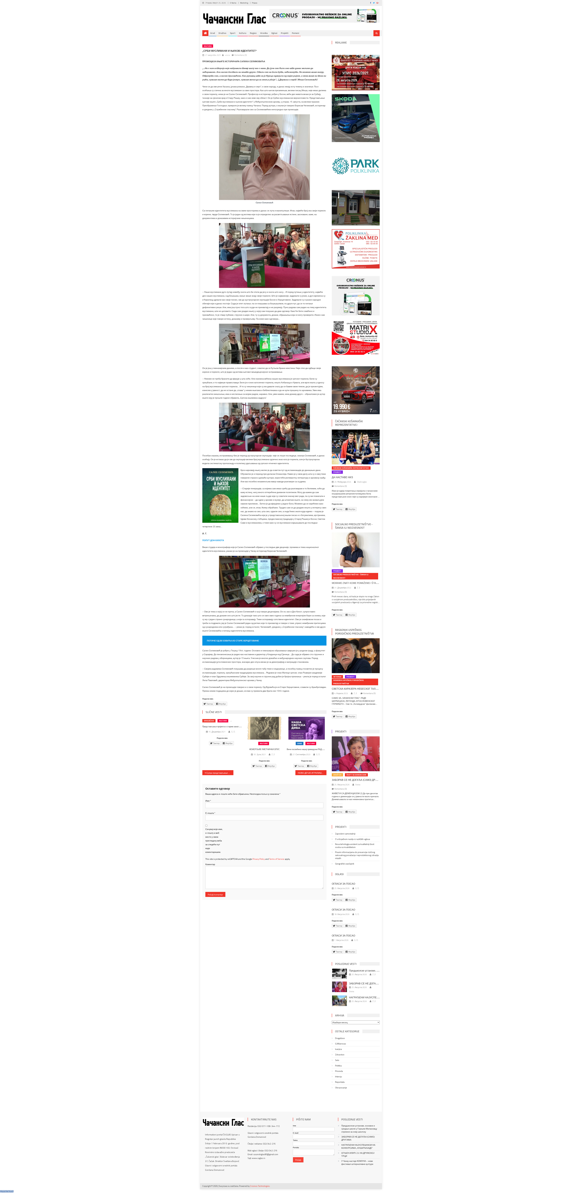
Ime (294, 1126)
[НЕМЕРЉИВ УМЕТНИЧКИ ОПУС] (264, 728)
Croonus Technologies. (260, 1186)
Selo (337, 1060)
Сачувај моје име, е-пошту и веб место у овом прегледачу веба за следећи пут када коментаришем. (214, 840)
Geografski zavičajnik (344, 863)
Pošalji (298, 1159)
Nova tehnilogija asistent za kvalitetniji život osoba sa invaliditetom (354, 846)
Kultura (242, 33)
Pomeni (295, 33)
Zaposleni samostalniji (345, 833)
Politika (338, 1065)
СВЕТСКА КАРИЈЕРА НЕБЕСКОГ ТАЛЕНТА (357, 689)
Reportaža (340, 1082)
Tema (295, 1140)
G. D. (233, 731)
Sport (232, 33)
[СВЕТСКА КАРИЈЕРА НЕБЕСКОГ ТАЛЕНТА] (356, 655)
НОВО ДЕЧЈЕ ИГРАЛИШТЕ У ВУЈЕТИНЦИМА (312, 772)
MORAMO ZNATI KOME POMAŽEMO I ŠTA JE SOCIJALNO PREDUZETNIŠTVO (372, 583)
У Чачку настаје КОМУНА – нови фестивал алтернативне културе (357, 1162)
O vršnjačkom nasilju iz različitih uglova (352, 839)
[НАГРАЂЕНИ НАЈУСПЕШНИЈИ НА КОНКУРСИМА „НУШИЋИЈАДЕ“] (339, 1000)
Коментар (210, 864)
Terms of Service (276, 859)
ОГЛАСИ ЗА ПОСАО (343, 884)
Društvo (222, 33)
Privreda (339, 1071)
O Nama (233, 2)
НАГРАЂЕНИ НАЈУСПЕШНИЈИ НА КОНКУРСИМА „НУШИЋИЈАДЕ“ (358, 1146)
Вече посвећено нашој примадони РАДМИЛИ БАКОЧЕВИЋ (314, 749)
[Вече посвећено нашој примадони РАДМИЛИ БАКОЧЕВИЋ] (306, 728)
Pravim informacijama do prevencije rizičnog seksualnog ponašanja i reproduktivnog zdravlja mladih (357, 855)
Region (253, 33)
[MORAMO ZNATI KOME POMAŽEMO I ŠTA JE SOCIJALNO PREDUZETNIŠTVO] (356, 549)
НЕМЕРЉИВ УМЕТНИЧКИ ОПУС (264, 749)
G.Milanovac (340, 1043)
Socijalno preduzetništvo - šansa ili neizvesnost (354, 526)
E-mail (295, 1133)
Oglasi (274, 33)
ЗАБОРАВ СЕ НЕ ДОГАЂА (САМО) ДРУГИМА (358, 780)
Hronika (264, 33)
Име (208, 800)
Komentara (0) (240, 55)
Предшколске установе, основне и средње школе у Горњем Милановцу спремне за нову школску (359, 1128)
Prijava (254, 2)
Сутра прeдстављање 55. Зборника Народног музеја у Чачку (219, 772)
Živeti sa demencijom (356, 774)
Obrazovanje (341, 1087)
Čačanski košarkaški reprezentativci (349, 423)
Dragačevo (209, 720)
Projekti (284, 33)
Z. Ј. (273, 754)
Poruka (296, 1147)
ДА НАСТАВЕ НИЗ (342, 477)
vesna (227, 55)
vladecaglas (362, 481)
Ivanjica (338, 1049)
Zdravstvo (339, 1054)
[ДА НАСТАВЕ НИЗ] (356, 447)
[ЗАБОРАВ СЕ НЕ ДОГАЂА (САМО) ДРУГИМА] (356, 753)
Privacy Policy (259, 859)
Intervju (337, 676)
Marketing (244, 2)
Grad (212, 33)
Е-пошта (210, 813)
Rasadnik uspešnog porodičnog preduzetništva (354, 631)
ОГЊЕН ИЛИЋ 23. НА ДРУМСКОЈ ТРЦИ (357, 1154)
